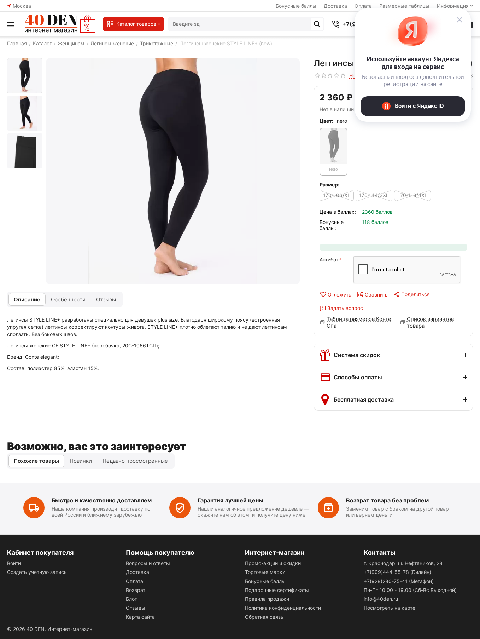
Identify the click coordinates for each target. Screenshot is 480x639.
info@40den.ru (381, 599)
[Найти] (317, 24)
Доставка (335, 6)
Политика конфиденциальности (283, 608)
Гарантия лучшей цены (230, 500)
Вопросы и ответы (148, 563)
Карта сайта (140, 617)
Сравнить (376, 295)
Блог (131, 599)
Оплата (134, 581)
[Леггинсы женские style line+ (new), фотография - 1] (173, 171)
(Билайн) (397, 572)
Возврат (135, 590)
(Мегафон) (399, 581)
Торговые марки (265, 572)
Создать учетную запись (37, 572)
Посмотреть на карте (389, 608)
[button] (411, 294)
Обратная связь (264, 617)
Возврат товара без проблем (387, 500)
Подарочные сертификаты (277, 590)
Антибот (329, 260)
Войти (14, 563)
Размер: (329, 185)
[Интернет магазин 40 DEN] (60, 24)
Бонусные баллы (296, 6)
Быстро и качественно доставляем (102, 500)
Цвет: (326, 121)
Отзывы (135, 608)
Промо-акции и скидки (273, 563)
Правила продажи (267, 599)
